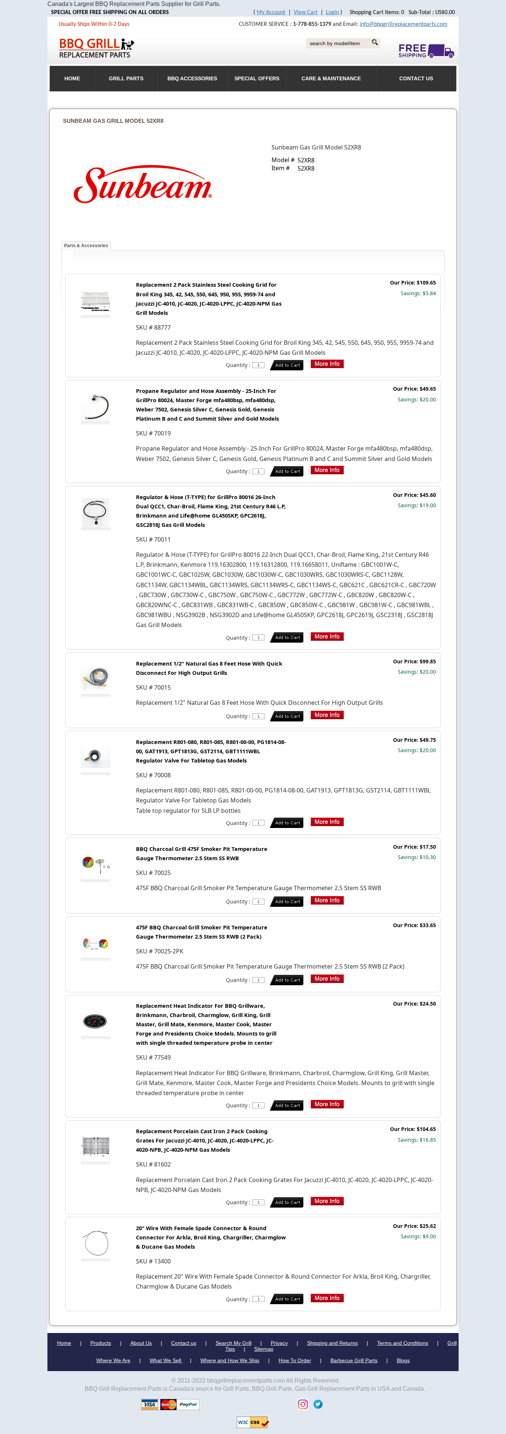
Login (332, 13)
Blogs (403, 1360)
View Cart (305, 13)
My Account (271, 13)
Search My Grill (234, 1343)
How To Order (295, 1360)
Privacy (279, 1343)
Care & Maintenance (331, 78)
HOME (72, 78)
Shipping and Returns (332, 1343)
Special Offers (256, 78)
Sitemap (263, 1349)
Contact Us (416, 78)
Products (100, 1343)
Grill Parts (126, 78)
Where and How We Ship (229, 1360)
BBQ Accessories (192, 78)
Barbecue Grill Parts (353, 1360)
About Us (141, 1343)
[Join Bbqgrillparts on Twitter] (316, 1404)
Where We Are (113, 1360)
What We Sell (166, 1360)
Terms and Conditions (402, 1343)
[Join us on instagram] (301, 1404)
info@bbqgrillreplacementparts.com (403, 24)
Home (64, 1343)
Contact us (183, 1343)
